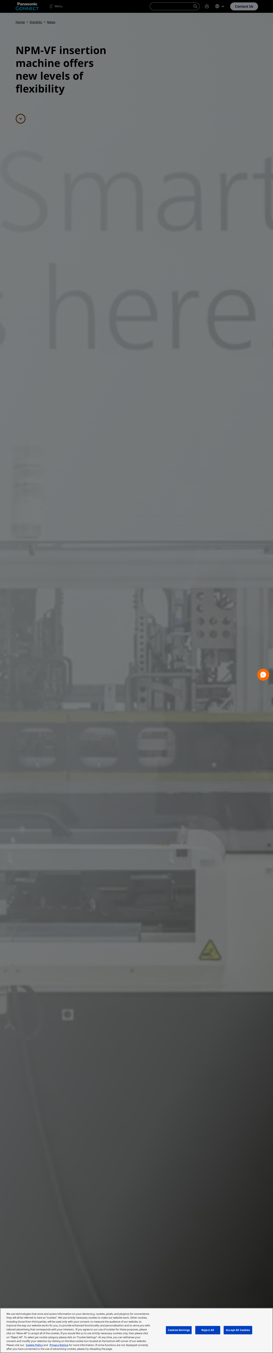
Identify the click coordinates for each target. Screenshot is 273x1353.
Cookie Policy (34, 1345)
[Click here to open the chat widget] (263, 675)
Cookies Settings (179, 1330)
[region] (136, 1330)
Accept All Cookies (238, 1330)
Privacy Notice (59, 1345)
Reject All (207, 1330)
